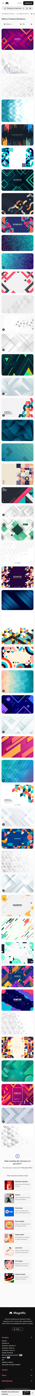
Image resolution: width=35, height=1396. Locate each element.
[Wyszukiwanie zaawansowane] (31, 24)
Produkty (5, 1337)
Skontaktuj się (7, 1381)
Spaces (4, 1341)
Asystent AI (5, 1343)
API (3, 1360)
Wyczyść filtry (27, 1168)
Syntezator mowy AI (8, 1350)
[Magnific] (17, 1313)
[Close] (32, 1393)
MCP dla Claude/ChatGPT (12, 1355)
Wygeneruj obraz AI (9, 14)
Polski (17, 1329)
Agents (6, 1357)
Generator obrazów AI (9, 1345)
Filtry (23, 24)
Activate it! (26, 1393)
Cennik (19, 3)
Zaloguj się (28, 3)
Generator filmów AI (8, 1348)
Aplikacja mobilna (7, 1362)
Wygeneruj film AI (23, 14)
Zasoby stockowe (7, 1353)
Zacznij (4, 1370)
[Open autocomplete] (4, 8)
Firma (4, 1375)
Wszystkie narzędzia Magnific (11, 1364)
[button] (17, 1329)
